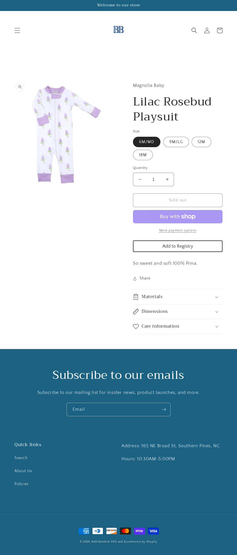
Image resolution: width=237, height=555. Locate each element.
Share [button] (145, 278)
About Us (23, 471)
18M (143, 155)
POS (114, 541)
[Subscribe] (164, 409)
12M (201, 142)
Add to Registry (177, 246)
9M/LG (176, 142)
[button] (17, 30)
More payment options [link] (178, 230)
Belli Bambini (101, 541)
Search (21, 458)
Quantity (140, 168)
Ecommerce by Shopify (140, 541)
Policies (21, 484)
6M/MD (146, 142)
